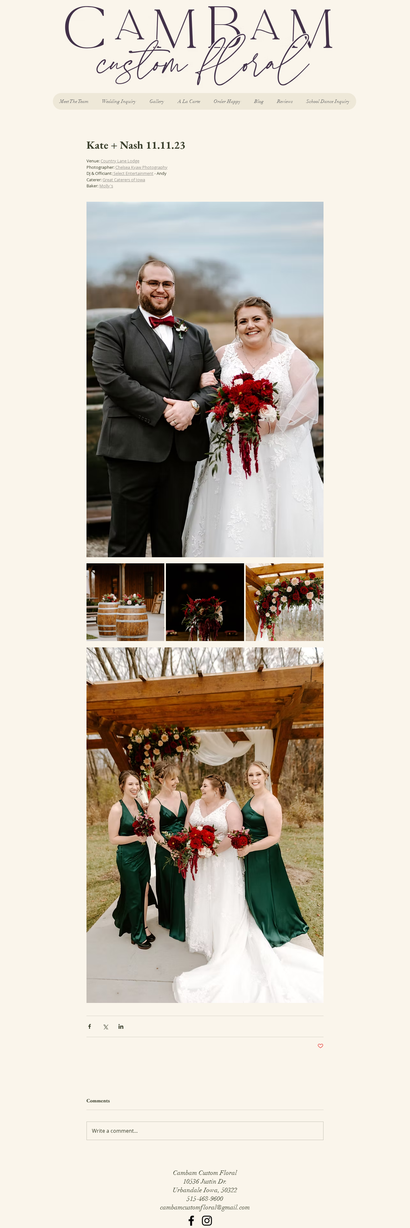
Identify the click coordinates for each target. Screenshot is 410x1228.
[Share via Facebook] (89, 1026)
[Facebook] (191, 1220)
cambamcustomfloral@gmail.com (205, 1207)
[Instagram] (207, 1220)
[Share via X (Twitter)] (105, 1026)
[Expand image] (125, 602)
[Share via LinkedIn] (121, 1026)
